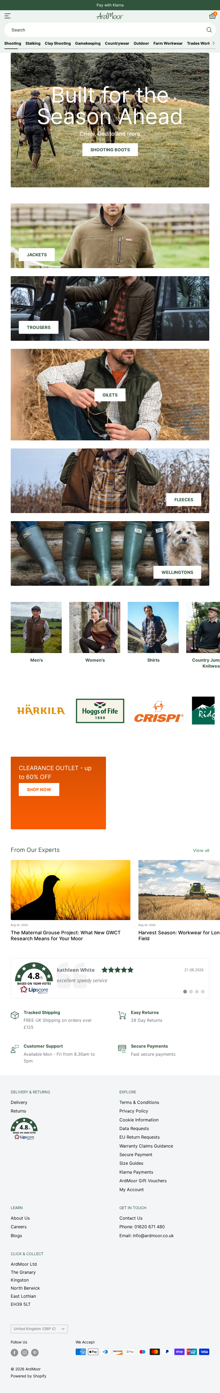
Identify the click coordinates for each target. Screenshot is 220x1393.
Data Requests (134, 1128)
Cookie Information (139, 1119)
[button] (56, 1130)
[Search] (209, 30)
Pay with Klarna (110, 5)
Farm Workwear (168, 43)
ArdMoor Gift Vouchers (143, 1180)
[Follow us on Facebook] (14, 1352)
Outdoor (141, 43)
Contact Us (130, 1218)
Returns (18, 1111)
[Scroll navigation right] (213, 43)
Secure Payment (135, 1154)
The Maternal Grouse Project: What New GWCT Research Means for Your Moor (66, 936)
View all (201, 850)
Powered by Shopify (28, 1376)
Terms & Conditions (139, 1102)
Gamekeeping (88, 43)
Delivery (19, 1102)
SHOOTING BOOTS (110, 149)
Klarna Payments (136, 1172)
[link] (110, 978)
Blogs (16, 1235)
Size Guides (131, 1163)
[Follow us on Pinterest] (35, 1352)
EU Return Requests (139, 1137)
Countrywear (117, 43)
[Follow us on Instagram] (24, 1352)
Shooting (12, 43)
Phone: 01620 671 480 (142, 1226)
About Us (20, 1218)
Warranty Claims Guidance (146, 1146)
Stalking (33, 43)
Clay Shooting (58, 43)
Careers (19, 1226)
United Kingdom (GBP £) (35, 1329)
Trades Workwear (203, 43)
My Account (131, 1189)
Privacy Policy (133, 1111)
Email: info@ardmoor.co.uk (146, 1235)
